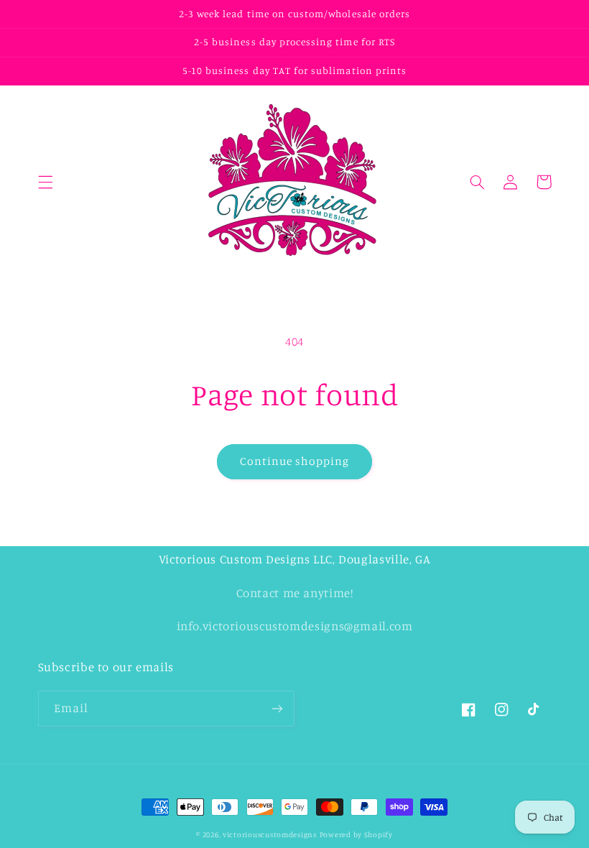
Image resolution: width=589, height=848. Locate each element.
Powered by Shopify (356, 834)
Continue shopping (295, 461)
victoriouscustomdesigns (270, 834)
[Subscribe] (277, 708)
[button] (45, 181)
